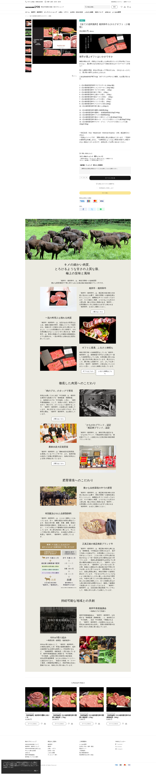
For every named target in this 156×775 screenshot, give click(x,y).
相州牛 (49, 746)
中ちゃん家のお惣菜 (30, 750)
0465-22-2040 (39, 1)
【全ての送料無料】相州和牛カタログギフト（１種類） (37, 716)
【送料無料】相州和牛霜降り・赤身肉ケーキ (64, 716)
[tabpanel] (37, 708)
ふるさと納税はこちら (105, 372)
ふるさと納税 (51, 752)
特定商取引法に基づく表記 (86, 754)
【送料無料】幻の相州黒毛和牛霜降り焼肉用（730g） (118, 716)
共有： (81, 206)
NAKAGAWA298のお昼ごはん (33, 748)
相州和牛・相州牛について (32, 746)
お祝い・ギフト (52, 748)
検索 (114, 7)
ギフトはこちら (88, 371)
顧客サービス (127, 1)
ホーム (26, 15)
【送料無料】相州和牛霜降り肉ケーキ (91, 716)
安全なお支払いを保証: (85, 198)
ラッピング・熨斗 (52, 754)
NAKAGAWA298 (32, 7)
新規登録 (113, 1)
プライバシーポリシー (26, 770)
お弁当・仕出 (51, 750)
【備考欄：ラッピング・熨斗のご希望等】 (91, 165)
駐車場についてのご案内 (31, 757)
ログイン (120, 1)
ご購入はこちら (97, 312)
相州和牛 (50, 744)
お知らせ (27, 752)
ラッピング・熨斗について (97, 158)
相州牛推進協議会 (30, 754)
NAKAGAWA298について (32, 744)
